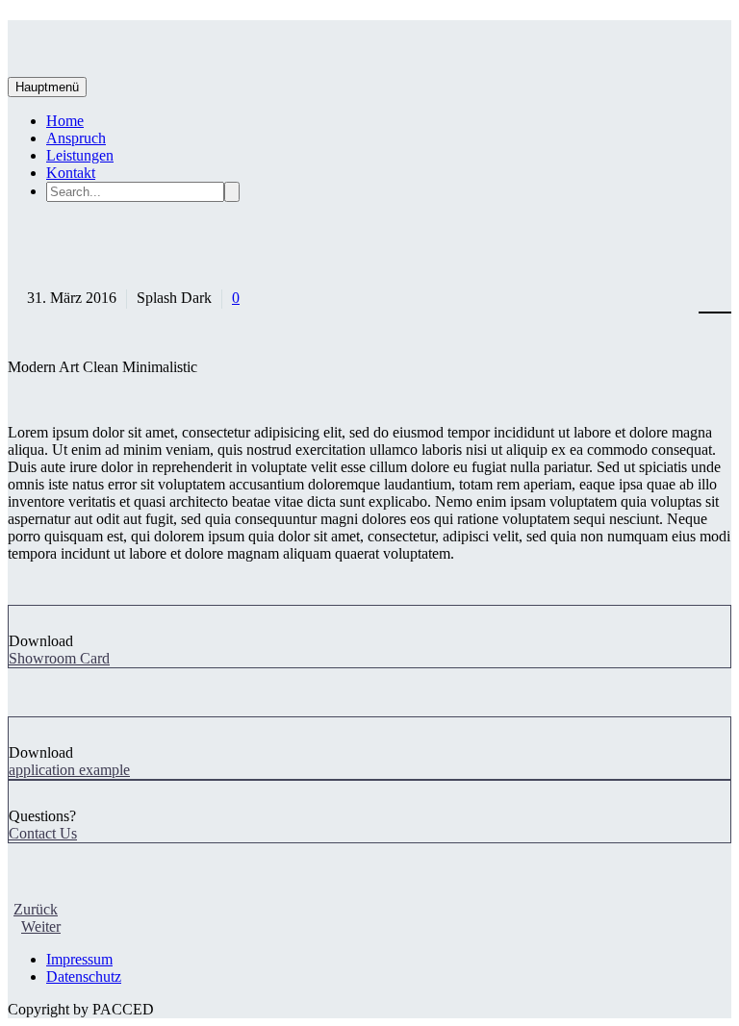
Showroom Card (59, 658)
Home (65, 121)
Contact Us (43, 833)
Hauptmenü (47, 87)
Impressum (79, 959)
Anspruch (76, 138)
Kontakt (70, 172)
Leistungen (80, 155)
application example (69, 770)
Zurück (35, 909)
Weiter (41, 926)
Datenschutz (83, 976)
